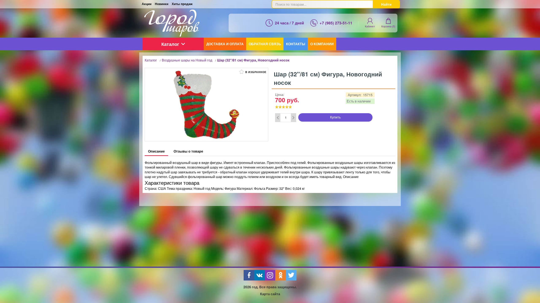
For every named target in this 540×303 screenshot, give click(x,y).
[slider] (283, 107)
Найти (386, 4)
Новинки (161, 4)
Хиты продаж (182, 4)
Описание (156, 151)
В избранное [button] (255, 72)
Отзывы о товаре (188, 151)
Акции (146, 4)
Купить (335, 117)
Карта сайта (270, 293)
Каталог (170, 44)
